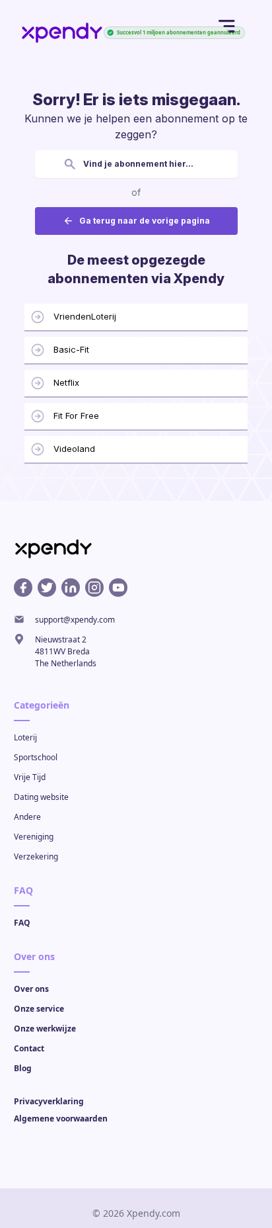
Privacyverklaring (49, 1101)
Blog (23, 1068)
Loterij (25, 737)
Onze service (39, 1008)
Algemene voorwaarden (61, 1118)
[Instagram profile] (94, 587)
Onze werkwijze (45, 1028)
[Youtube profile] (118, 587)
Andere (27, 816)
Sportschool (35, 757)
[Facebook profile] (23, 587)
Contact (29, 1048)
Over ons (31, 988)
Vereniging (33, 836)
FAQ (22, 922)
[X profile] (47, 587)
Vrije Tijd (30, 777)
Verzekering (36, 856)
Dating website (41, 797)
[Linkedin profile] (70, 587)
